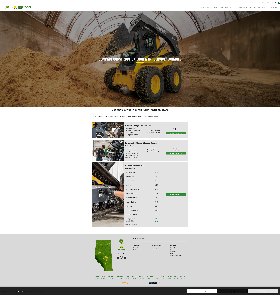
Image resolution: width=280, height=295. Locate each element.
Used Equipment (137, 250)
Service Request (156, 250)
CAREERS (261, 2)
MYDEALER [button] (253, 2)
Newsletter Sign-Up (139, 238)
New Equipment (137, 248)
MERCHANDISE (266, 7)
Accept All (232, 291)
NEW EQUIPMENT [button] (206, 7)
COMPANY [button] (274, 7)
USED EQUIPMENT (218, 7)
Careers (172, 250)
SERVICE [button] (232, 7)
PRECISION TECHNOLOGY (253, 7)
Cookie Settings (202, 291)
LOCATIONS (269, 2)
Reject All (262, 291)
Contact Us (173, 248)
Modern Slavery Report (176, 255)
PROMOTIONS (241, 7)
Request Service (175, 133)
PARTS (226, 7)
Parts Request (155, 248)
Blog (171, 253)
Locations (172, 251)
